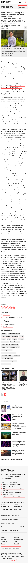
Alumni (3, 543)
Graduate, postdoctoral (14, 333)
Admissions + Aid (18, 539)
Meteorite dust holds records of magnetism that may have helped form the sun (18, 453)
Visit (2, 556)
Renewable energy (15, 341)
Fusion (21, 336)
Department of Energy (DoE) (9, 361)
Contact (22, 556)
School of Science (8, 326)
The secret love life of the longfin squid (19, 433)
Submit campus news (7, 523)
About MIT (16, 543)
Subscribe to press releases (9, 519)
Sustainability (5, 341)
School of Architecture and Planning (13, 484)
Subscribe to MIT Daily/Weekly (10, 515)
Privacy (3, 558)
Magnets (14, 339)
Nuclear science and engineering (10, 344)
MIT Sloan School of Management (12, 492)
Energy (9, 339)
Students (4, 333)
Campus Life (4, 541)
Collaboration (16, 355)
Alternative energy (6, 355)
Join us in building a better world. (10, 548)
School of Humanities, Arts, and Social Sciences (13, 489)
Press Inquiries (18, 506)
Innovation (3, 539)
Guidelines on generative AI (9, 530)
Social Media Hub (5, 560)
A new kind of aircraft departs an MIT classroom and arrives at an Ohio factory (19, 426)
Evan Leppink (6, 314)
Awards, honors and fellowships (10, 336)
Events (8, 556)
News (15, 541)
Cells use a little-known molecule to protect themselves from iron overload (18, 417)
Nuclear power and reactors (9, 352)
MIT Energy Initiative (7, 350)
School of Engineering (9, 324)
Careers (17, 556)
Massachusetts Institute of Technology (11, 553)
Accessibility (8, 558)
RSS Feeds (17, 509)
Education (3, 537)
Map (5, 556)
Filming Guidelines (6, 509)
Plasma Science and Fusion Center (12, 317)
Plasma (3, 339)
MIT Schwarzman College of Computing (14, 497)
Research (21, 339)
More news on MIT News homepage (11, 459)
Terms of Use (5, 506)
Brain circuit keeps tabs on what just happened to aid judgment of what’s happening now (19, 444)
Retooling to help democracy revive (17, 406)
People (13, 556)
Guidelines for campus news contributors (13, 527)
